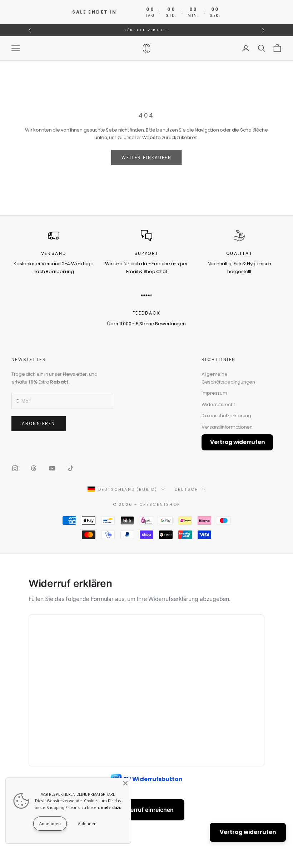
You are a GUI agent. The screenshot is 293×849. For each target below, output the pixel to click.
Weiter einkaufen (146, 157)
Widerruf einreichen (147, 809)
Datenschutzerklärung (226, 415)
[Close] (125, 783)
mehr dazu (111, 807)
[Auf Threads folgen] (33, 468)
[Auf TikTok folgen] (70, 468)
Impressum (214, 393)
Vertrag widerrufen (237, 442)
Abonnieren (38, 423)
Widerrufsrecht (218, 404)
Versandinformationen (227, 427)
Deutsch (186, 489)
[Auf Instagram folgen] (15, 468)
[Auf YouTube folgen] (52, 468)
